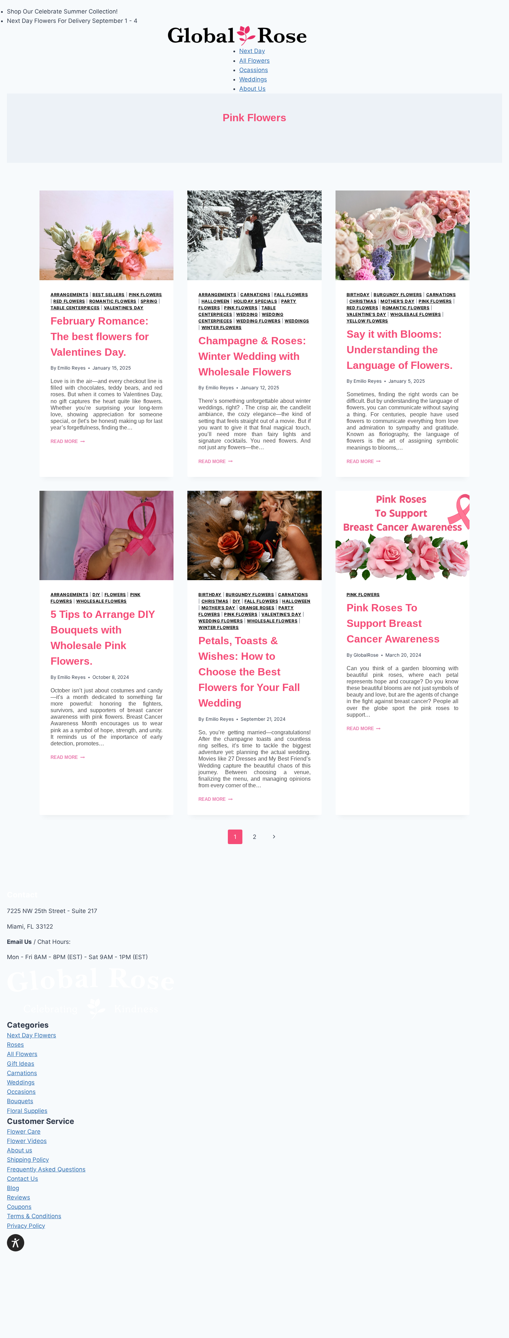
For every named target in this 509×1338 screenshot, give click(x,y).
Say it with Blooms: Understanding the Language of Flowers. (400, 349)
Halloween (216, 301)
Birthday (358, 294)
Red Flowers (69, 301)
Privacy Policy (26, 1225)
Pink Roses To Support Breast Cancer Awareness (393, 623)
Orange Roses (256, 607)
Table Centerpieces (75, 307)
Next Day (252, 50)
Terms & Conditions (34, 1216)
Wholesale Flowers (415, 314)
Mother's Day (397, 301)
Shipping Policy (28, 1159)
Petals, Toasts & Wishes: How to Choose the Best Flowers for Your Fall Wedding (249, 672)
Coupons (19, 1206)
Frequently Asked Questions (46, 1169)
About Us (252, 88)
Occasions (21, 1091)
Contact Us (22, 1178)
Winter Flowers (222, 327)
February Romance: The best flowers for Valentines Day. (100, 336)
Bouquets (20, 1101)
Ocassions (253, 70)
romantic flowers (113, 301)
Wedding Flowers (258, 321)
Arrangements (69, 294)
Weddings (253, 79)
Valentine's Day (124, 307)
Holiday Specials (255, 301)
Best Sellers (108, 294)
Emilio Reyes (71, 368)
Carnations (255, 294)
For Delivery (75, 20)
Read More (68, 441)
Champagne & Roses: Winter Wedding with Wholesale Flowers (252, 356)
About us (19, 1150)
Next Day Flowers (31, 1035)
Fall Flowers (291, 294)
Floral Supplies (27, 1110)
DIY (96, 594)
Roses (15, 1044)
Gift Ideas (20, 1063)
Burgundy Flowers (398, 294)
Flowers (115, 594)
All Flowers (254, 60)
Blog (13, 1188)
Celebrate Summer (61, 11)
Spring (149, 301)
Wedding (247, 314)
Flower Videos (27, 1140)
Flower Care (24, 1131)
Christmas (362, 301)
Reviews (18, 1197)
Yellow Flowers (367, 321)
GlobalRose (366, 655)
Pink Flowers (145, 294)
